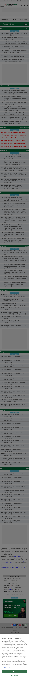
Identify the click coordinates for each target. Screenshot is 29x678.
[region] (14, 656)
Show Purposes (14, 675)
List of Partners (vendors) (8, 668)
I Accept (14, 671)
